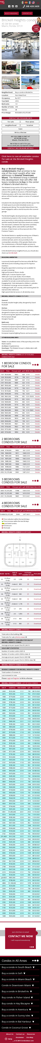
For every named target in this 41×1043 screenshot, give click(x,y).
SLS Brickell (13, 253)
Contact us (27, 13)
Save (20, 129)
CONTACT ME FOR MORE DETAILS (20, 148)
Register (16, 678)
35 (28, 604)
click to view (19, 637)
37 (28, 619)
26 (28, 609)
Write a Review (20, 132)
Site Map (29, 1037)
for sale (11, 122)
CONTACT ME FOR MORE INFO (20, 118)
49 (28, 614)
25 (28, 594)
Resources (31, 1034)
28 (28, 584)
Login (9, 678)
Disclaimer (20, 1037)
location (30, 125)
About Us (9, 1034)
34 (28, 599)
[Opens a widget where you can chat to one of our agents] (8, 1039)
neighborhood (11, 125)
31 (28, 589)
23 (28, 624)
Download (37, 579)
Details (37, 374)
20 (28, 579)
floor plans (30, 122)
